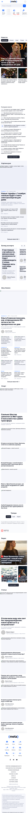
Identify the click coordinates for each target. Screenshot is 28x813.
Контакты (13, 771)
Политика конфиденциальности (13, 766)
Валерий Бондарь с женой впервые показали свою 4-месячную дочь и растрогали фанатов (12, 464)
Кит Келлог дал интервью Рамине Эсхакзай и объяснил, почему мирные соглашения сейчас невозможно (9, 81)
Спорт (16, 40)
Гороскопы (7, 749)
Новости (7, 744)
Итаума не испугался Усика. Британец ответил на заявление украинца (13, 443)
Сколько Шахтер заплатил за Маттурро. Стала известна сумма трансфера (12, 417)
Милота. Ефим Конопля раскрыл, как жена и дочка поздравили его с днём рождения (12, 485)
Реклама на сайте (13, 773)
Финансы (13, 749)
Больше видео (12, 585)
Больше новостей (12, 239)
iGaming (20, 755)
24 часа (8, 516)
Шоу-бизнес (4, 40)
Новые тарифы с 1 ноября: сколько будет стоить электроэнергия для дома (13, 196)
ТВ (13, 755)
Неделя (18, 516)
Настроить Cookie (13, 779)
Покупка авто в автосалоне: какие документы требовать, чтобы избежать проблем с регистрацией (13, 677)
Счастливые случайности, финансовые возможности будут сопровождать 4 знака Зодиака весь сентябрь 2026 (9, 259)
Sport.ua (13, 775)
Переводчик (6, 755)
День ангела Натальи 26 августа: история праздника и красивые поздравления (13, 229)
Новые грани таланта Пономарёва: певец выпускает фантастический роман (19, 374)
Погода (22, 40)
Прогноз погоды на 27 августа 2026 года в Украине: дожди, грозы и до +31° (9, 210)
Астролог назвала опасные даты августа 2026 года (11, 700)
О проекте (13, 777)
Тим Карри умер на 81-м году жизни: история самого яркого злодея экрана (19, 350)
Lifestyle (11, 40)
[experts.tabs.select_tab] (22, 245)
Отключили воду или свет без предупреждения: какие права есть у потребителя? (13, 621)
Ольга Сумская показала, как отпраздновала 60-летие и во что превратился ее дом (13, 321)
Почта (13, 744)
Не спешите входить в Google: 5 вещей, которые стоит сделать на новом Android (12, 217)
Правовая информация (13, 770)
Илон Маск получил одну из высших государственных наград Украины (9, 223)
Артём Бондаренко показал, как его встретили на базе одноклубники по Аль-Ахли (12, 506)
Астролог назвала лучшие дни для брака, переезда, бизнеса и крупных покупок (12, 724)
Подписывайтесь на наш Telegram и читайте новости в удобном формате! (14, 126)
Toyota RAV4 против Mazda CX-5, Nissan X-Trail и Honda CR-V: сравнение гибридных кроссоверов (12, 522)
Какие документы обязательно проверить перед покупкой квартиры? (13, 653)
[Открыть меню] (2, 2)
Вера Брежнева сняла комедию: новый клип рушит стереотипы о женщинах (6, 374)
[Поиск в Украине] (24, 5)
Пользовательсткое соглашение (13, 768)
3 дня (13, 516)
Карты (20, 749)
